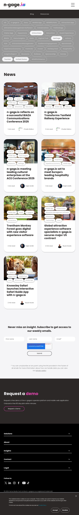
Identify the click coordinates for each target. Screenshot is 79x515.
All (5, 22)
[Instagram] (15, 484)
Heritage (56, 38)
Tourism (7, 59)
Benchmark (66, 43)
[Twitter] (6, 484)
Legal (6, 468)
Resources (44, 14)
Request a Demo (14, 409)
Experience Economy (12, 49)
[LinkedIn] (10, 484)
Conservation (43, 28)
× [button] (75, 496)
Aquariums (22, 33)
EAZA (32, 38)
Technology (58, 28)
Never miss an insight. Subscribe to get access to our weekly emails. (39, 329)
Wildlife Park (51, 22)
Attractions (36, 33)
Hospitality (67, 49)
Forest (40, 49)
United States (21, 59)
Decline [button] (65, 510)
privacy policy (41, 370)
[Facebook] (20, 484)
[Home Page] (15, 4)
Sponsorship (50, 54)
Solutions (8, 433)
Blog (32, 14)
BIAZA (6, 38)
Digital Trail (43, 38)
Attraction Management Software (18, 28)
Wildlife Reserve (38, 59)
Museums (25, 54)
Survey (63, 54)
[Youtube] (24, 484)
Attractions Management (22, 43)
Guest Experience (67, 33)
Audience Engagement (47, 43)
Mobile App (37, 22)
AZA (5, 43)
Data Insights (19, 38)
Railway (37, 54)
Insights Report (10, 54)
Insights (7, 450)
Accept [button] (55, 510)
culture (68, 38)
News (10, 74)
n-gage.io (15, 22)
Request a (21, 393)
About (6, 442)
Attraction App (67, 22)
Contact (7, 459)
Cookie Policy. (43, 505)
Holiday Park (53, 49)
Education (50, 33)
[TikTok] (29, 484)
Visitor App (8, 33)
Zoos (26, 22)
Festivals (29, 49)
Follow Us (7, 478)
